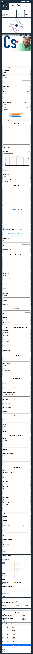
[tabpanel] (16, 583)
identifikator (4, 651)
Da (18, 578)
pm (5, 72)
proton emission (6, 593)
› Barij (28, 1)
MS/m (5, 365)
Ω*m (7, 370)
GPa (5, 445)
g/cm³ (6, 109)
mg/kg (24, 614)
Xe (4, 228)
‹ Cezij (2, 1)
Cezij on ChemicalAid (16, 645)
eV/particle (7, 147)
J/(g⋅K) (6, 347)
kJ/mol (6, 170)
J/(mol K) (6, 341)
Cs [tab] (4, 562)
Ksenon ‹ (23, 1)
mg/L (25, 615)
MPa (5, 295)
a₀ (6, 522)
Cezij (4, 647)
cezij (4, 649)
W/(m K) (6, 332)
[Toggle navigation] (31, 1)
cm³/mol (6, 77)
